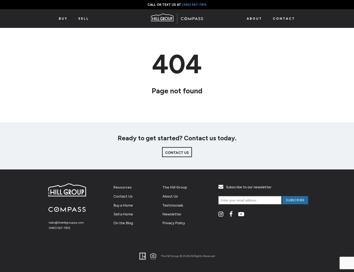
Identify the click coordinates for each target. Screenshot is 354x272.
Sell (83, 19)
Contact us (177, 152)
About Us (170, 196)
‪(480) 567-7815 (194, 5)
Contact (284, 19)
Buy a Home (123, 205)
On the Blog (123, 223)
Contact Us (123, 196)
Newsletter (171, 214)
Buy (63, 19)
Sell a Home (123, 214)
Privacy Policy (173, 223)
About (254, 19)
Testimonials (172, 205)
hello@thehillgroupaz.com (66, 222)
